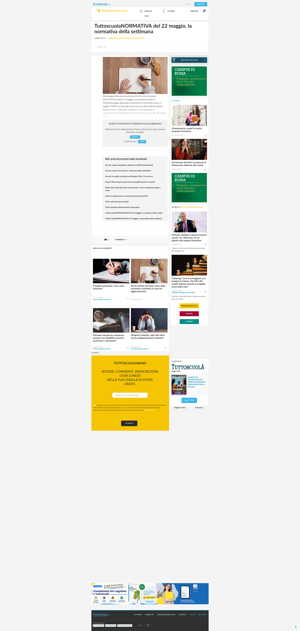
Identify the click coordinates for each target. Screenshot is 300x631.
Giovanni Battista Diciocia (102, 299)
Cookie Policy (111, 625)
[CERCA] (203, 12)
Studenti (189, 321)
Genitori (189, 313)
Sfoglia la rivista (179, 408)
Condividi (128, 298)
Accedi (188, 4)
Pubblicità (149, 615)
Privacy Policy (99, 625)
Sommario (199, 408)
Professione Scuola (189, 306)
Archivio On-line (189, 60)
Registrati (202, 615)
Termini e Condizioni (125, 625)
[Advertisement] (189, 342)
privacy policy (149, 410)
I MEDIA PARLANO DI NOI (166, 615)
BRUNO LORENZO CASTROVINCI (183, 292)
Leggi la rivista (189, 400)
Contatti (182, 615)
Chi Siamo (138, 615)
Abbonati (200, 4)
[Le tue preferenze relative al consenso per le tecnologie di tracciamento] (296, 627)
